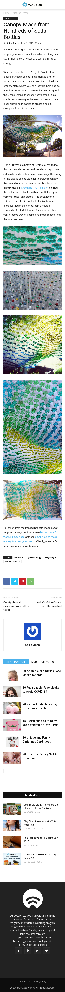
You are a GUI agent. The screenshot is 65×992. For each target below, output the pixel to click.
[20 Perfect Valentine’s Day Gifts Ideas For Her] (12, 708)
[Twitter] (46, 950)
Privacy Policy (39, 981)
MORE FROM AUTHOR (43, 661)
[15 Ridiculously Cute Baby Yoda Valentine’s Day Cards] (12, 725)
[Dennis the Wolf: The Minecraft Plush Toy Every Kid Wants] (12, 809)
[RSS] (37, 950)
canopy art (19, 557)
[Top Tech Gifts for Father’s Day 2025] (12, 842)
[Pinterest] (27, 950)
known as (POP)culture (34, 187)
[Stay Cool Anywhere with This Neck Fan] (12, 826)
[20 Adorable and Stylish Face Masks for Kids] (12, 675)
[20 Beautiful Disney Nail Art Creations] (12, 758)
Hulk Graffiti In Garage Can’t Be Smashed (49, 604)
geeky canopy (34, 557)
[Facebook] (18, 950)
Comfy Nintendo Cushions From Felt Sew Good (17, 606)
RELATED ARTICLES (16, 661)
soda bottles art (12, 561)
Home (6, 12)
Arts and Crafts (20, 12)
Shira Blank (13, 43)
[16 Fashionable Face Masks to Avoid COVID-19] (12, 692)
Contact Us (24, 981)
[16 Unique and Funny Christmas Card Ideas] (12, 742)
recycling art (51, 557)
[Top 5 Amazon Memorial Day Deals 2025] (12, 859)
